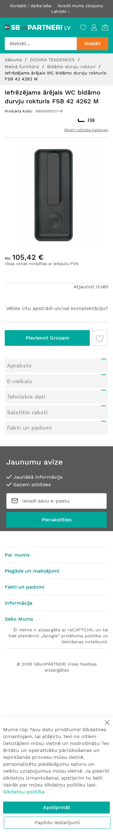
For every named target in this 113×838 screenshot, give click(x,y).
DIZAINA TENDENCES (53, 59)
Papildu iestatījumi (57, 822)
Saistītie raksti (27, 412)
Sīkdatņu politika (24, 792)
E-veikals (19, 381)
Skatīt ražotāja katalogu (86, 130)
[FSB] (86, 120)
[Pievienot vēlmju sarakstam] (100, 338)
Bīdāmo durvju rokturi (72, 66)
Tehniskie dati (26, 396)
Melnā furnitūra (22, 66)
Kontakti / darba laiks (30, 5)
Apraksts (19, 365)
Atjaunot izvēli (90, 287)
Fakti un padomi (29, 427)
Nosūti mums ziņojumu (80, 5)
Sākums (14, 59)
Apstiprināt (56, 807)
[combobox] (41, 43)
